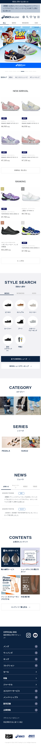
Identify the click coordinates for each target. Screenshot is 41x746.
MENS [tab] (6, 293)
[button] (6, 71)
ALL (4, 23)
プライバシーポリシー (11, 718)
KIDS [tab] (34, 293)
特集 (5, 678)
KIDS (36, 23)
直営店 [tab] (25, 486)
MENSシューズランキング (19, 366)
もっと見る (20, 260)
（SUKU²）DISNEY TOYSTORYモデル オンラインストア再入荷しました (21, 514)
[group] (20, 47)
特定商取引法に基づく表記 (13, 722)
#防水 (11, 77)
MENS (14, 23)
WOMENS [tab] (20, 293)
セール (6, 672)
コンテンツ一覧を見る (19, 607)
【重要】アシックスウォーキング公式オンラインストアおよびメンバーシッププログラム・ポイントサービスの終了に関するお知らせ (21, 499)
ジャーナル (8, 685)
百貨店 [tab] (35, 486)
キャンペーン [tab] (15, 486)
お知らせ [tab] (6, 486)
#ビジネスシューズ (21, 77)
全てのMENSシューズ (19, 359)
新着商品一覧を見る (20, 170)
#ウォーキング (35, 77)
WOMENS (25, 23)
